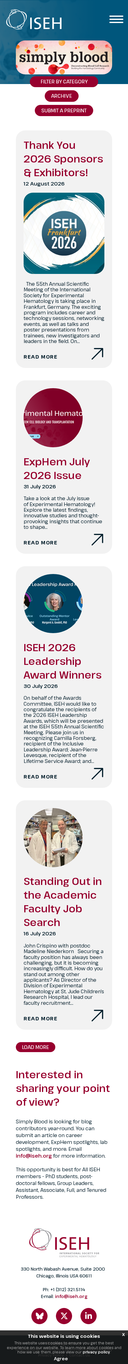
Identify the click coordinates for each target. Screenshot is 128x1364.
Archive (61, 95)
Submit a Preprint (64, 110)
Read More (40, 356)
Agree (61, 1359)
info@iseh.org (34, 1155)
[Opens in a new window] (39, 1316)
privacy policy (96, 1351)
